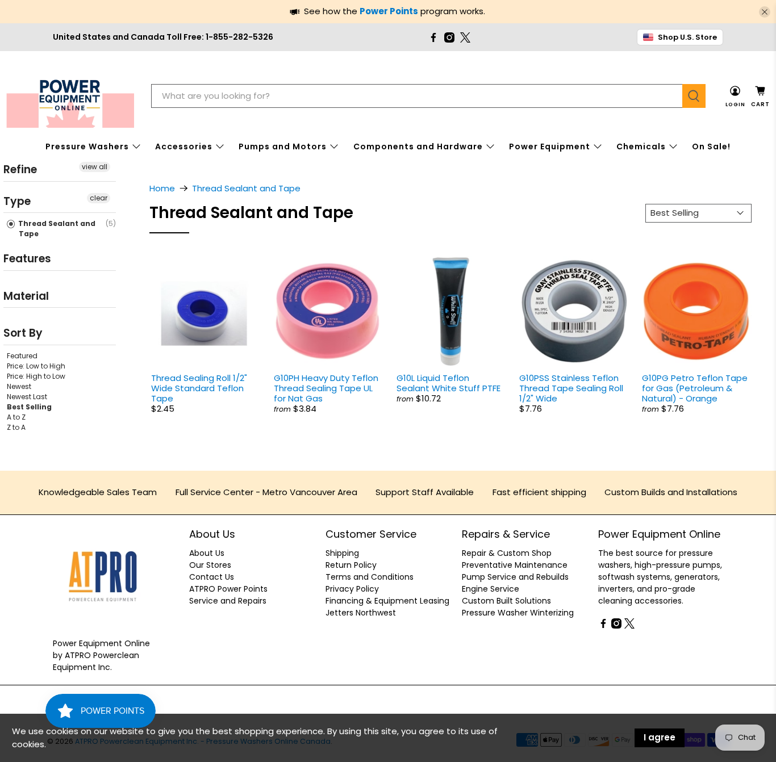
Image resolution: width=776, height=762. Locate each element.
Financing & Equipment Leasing (387, 600)
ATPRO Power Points (228, 588)
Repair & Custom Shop (507, 553)
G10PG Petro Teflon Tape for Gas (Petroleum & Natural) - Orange (695, 388)
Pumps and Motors (283, 146)
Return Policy (351, 565)
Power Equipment (549, 146)
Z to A (16, 427)
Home (162, 188)
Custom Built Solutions (506, 600)
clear (98, 197)
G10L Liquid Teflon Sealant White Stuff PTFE (448, 383)
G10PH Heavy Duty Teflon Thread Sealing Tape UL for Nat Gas (326, 388)
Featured (22, 355)
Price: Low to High (36, 365)
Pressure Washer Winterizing (518, 612)
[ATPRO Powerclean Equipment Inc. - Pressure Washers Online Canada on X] (465, 37)
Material (26, 295)
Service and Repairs (227, 600)
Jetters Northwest (361, 612)
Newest (19, 386)
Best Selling (29, 406)
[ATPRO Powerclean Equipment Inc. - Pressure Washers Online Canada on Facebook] (433, 37)
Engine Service (490, 588)
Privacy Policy (352, 588)
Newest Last (27, 396)
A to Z (16, 416)
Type (17, 200)
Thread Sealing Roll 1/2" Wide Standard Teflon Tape (199, 388)
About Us (206, 553)
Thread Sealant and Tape (55, 228)
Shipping (342, 553)
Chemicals (641, 146)
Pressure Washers (87, 146)
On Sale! (711, 146)
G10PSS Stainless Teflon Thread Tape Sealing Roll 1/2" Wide (571, 388)
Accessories (183, 146)
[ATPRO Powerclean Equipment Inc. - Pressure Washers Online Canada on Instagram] (449, 37)
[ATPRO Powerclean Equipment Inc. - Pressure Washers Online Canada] (70, 96)
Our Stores (210, 565)
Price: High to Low (36, 375)
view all (94, 166)
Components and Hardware (418, 146)
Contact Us (211, 577)
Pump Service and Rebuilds (515, 577)
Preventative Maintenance (515, 565)
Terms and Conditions (370, 577)
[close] (764, 12)
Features (27, 258)
